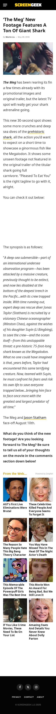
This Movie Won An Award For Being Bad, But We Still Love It (41, 590)
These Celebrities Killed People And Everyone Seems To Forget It (40, 509)
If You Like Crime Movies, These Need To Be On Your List (14, 630)
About (40, 697)
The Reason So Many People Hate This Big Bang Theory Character (15, 550)
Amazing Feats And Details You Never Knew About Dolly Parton (39, 631)
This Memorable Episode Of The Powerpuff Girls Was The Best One (14, 590)
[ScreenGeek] (28, 5)
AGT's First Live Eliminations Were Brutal (15, 507)
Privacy (16, 697)
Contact (29, 697)
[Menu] (5, 5)
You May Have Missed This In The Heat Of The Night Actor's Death (41, 550)
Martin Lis (10, 37)
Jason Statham (35, 417)
